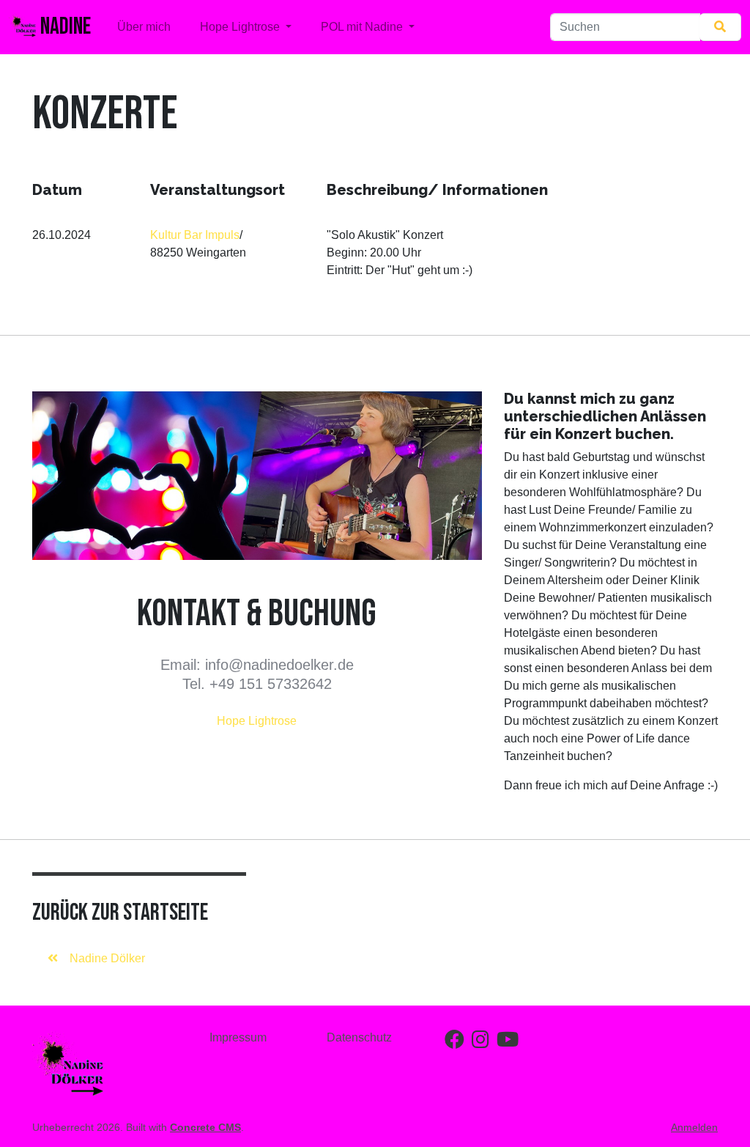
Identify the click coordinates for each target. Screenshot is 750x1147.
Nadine (64, 26)
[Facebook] (454, 1042)
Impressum (238, 1037)
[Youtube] (508, 1042)
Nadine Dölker (107, 958)
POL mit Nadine (363, 27)
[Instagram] (480, 1042)
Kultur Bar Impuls (195, 235)
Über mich (144, 27)
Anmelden (694, 1127)
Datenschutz (359, 1037)
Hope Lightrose (241, 27)
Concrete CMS (205, 1127)
